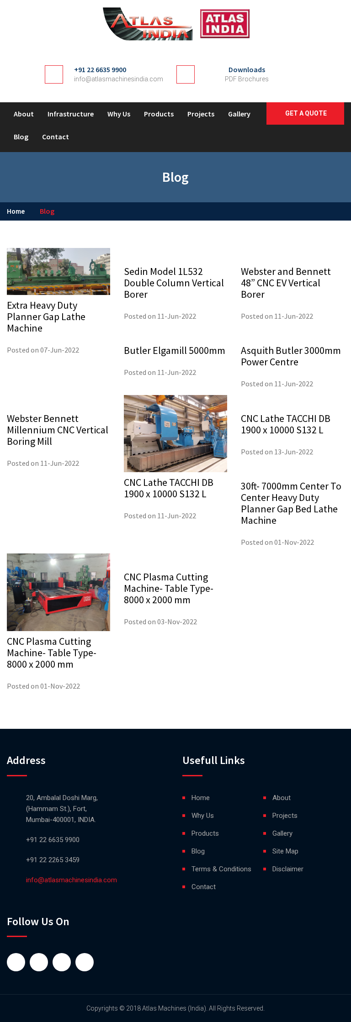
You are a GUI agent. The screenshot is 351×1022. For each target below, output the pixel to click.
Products (159, 113)
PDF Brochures (247, 79)
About (24, 113)
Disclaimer (287, 869)
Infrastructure (71, 113)
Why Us (118, 113)
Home (16, 211)
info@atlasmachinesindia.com (118, 79)
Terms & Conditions (221, 869)
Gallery (239, 113)
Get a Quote (306, 113)
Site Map (285, 851)
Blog (21, 136)
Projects (200, 113)
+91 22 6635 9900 (100, 69)
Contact (55, 136)
